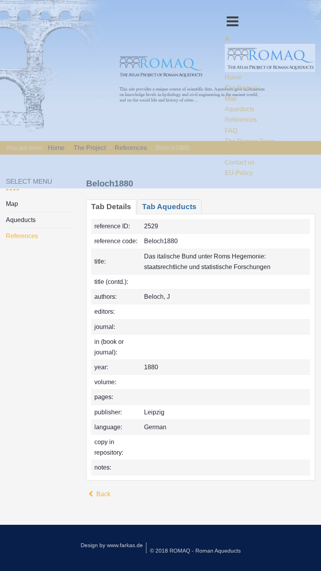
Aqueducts (21, 220)
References (22, 236)
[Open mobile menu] (232, 21)
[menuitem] (233, 77)
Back (102, 494)
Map (12, 204)
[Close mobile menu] (227, 38)
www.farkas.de (125, 545)
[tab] (111, 206)
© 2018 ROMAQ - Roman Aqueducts (195, 551)
